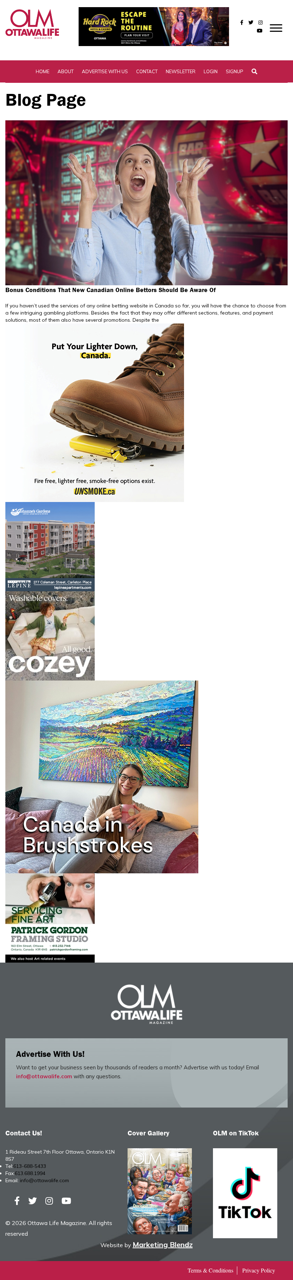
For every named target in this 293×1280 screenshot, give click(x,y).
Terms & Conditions (210, 1270)
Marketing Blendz (163, 1244)
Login (211, 71)
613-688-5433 (29, 1166)
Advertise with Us (105, 71)
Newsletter (180, 71)
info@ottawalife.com (44, 1076)
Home (42, 71)
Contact (147, 71)
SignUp (234, 71)
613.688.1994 (30, 1173)
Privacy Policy (258, 1270)
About (66, 71)
